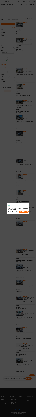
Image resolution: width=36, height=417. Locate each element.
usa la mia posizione (24, 211)
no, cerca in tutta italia (13, 211)
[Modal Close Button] (28, 204)
